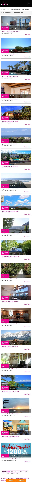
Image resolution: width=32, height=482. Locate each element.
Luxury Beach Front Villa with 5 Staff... (10, 166)
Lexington (12, 118)
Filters (22, 480)
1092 (8, 473)
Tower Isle (12, 455)
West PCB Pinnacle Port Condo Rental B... (11, 31)
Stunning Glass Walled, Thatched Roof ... (11, 368)
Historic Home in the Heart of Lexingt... (10, 121)
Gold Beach (13, 410)
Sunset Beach (13, 275)
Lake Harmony (14, 433)
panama (11, 478)
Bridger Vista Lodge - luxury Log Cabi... (10, 346)
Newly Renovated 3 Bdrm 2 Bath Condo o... (11, 278)
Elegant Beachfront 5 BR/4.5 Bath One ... (11, 189)
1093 (12, 473)
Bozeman (12, 343)
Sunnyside (13, 28)
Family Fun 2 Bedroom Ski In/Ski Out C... (11, 301)
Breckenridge (13, 298)
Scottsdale (13, 73)
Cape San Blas (14, 141)
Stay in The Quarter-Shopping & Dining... (10, 211)
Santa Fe (12, 96)
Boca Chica (13, 365)
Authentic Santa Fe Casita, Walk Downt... (11, 99)
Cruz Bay (12, 388)
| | (8, 33)
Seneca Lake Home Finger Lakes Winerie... (11, 323)
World (6, 478)
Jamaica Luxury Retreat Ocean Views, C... (11, 458)
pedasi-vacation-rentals (22, 478)
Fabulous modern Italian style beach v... (10, 54)
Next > (17, 473)
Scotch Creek (13, 230)
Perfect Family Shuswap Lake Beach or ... (11, 234)
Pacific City (13, 185)
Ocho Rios (13, 163)
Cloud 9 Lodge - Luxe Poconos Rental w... (11, 436)
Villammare (13, 51)
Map (11, 480)
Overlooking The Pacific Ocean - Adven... (11, 413)
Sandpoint (12, 253)
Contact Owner (27, 34)
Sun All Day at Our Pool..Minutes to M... (10, 76)
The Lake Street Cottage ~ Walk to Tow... (11, 256)
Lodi (11, 320)
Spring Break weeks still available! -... (10, 144)
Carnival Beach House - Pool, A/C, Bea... (10, 391)
